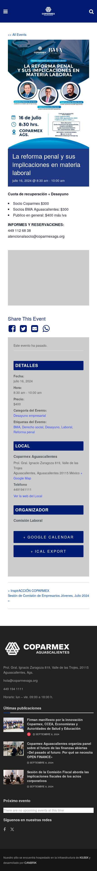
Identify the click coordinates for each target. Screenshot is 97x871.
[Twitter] (23, 328)
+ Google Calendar (48, 537)
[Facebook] (13, 328)
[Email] (34, 328)
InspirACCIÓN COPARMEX (28, 590)
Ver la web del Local (28, 496)
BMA (17, 427)
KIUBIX (84, 857)
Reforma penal (24, 432)
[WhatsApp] (46, 328)
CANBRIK (30, 862)
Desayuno (52, 427)
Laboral (66, 427)
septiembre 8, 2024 (47, 734)
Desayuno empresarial (30, 415)
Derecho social (32, 427)
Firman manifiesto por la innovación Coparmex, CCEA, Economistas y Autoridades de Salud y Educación (55, 724)
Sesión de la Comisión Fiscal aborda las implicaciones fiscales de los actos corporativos (58, 776)
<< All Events (17, 34)
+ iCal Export (49, 551)
